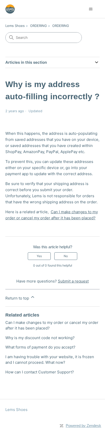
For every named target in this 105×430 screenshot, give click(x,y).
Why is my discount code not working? (40, 337)
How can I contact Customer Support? (39, 372)
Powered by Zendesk (83, 425)
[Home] (10, 9)
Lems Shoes (15, 26)
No (66, 256)
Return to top (17, 298)
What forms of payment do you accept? (40, 347)
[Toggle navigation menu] (91, 9)
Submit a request (73, 281)
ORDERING (38, 26)
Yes (39, 256)
